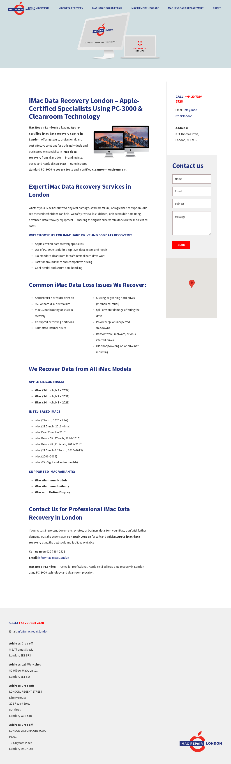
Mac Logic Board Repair (107, 8)
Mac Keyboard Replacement (186, 8)
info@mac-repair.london (53, 558)
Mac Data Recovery (71, 8)
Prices (217, 8)
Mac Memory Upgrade (145, 8)
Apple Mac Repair (38, 8)
